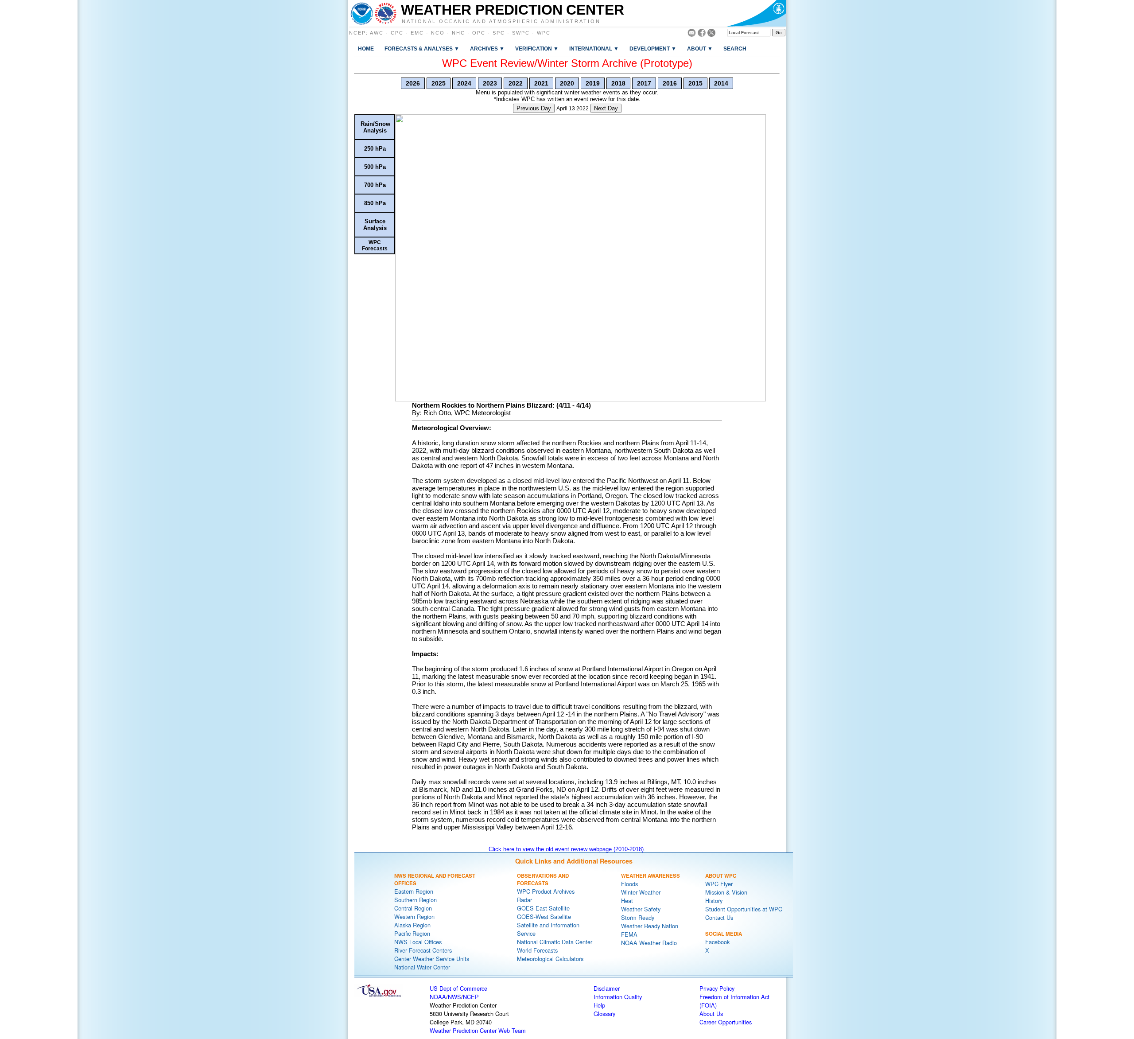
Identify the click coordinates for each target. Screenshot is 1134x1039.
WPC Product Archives (546, 891)
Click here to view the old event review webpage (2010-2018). (567, 849)
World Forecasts (537, 950)
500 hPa (375, 166)
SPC (499, 32)
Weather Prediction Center (512, 10)
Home (366, 48)
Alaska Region (412, 925)
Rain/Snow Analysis (375, 127)
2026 (413, 83)
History (713, 900)
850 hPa (375, 203)
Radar (524, 899)
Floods (629, 883)
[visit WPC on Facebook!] (702, 34)
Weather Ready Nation (649, 926)
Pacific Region (412, 933)
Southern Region (415, 899)
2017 (644, 83)
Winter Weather (640, 892)
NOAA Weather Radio (649, 942)
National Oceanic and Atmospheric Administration (501, 21)
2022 (516, 83)
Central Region (413, 908)
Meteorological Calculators (550, 958)
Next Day (606, 108)
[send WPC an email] (691, 34)
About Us (711, 1013)
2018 (618, 83)
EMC (417, 32)
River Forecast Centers (423, 950)
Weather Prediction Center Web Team (478, 1030)
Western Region (414, 916)
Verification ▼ (537, 48)
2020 (567, 83)
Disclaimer (607, 988)
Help (599, 1005)
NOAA (438, 996)
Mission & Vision (726, 892)
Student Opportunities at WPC (743, 909)
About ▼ (700, 48)
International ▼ (594, 48)
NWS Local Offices (418, 942)
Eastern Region (413, 891)
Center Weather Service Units (431, 958)
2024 (464, 83)
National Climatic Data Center (554, 942)
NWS (454, 996)
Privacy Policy (716, 988)
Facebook (717, 942)
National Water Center (422, 967)
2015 (695, 83)
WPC (544, 32)
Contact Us (719, 917)
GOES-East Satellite (543, 908)
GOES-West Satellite (544, 916)
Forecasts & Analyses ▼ (421, 48)
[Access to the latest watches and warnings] (385, 13)
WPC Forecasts (375, 245)
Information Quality (618, 996)
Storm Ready (637, 917)
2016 (670, 83)
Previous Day (534, 108)
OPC (478, 32)
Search (734, 48)
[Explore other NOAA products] (362, 13)
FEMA (629, 934)
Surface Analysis (375, 224)
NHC (458, 32)
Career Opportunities (725, 1022)
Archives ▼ (487, 48)
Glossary (604, 1013)
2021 (541, 83)
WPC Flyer (719, 883)
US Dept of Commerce (458, 988)
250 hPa (375, 148)
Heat (627, 900)
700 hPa (375, 185)
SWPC (521, 32)
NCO (438, 32)
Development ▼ (652, 48)
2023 (490, 83)
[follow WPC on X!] (711, 34)
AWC (377, 32)
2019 (593, 83)
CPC (397, 32)
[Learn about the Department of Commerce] (756, 13)
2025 (438, 83)
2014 (721, 83)
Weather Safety (640, 909)
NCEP (357, 32)
